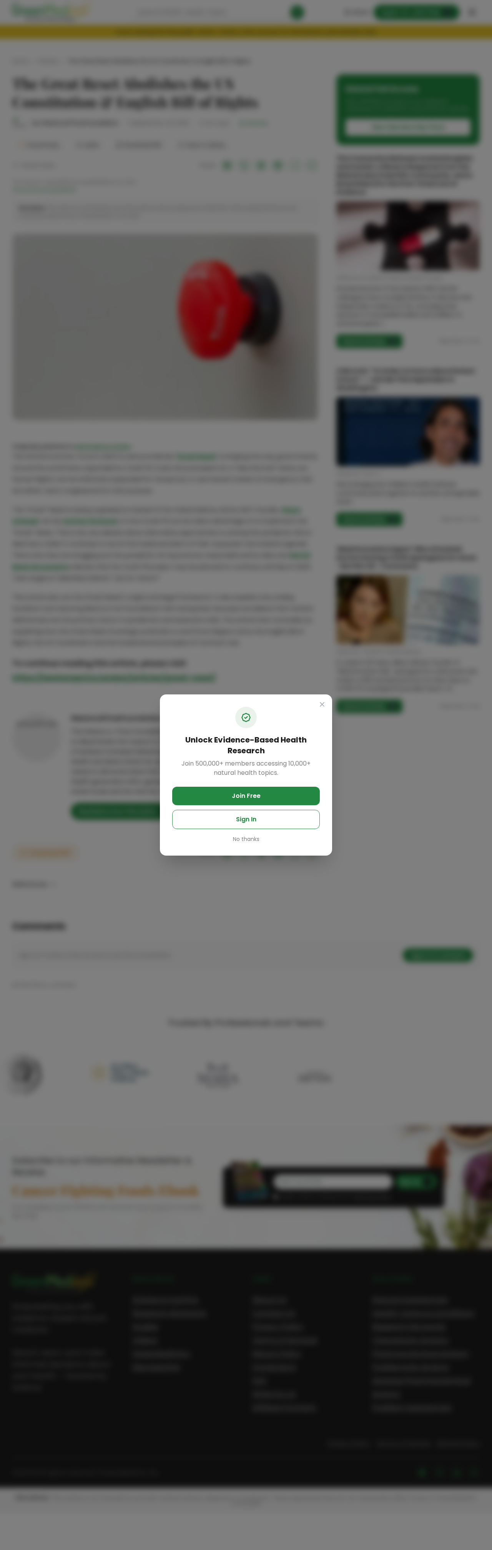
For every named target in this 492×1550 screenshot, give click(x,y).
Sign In (246, 819)
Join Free (246, 795)
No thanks (246, 839)
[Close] (322, 704)
